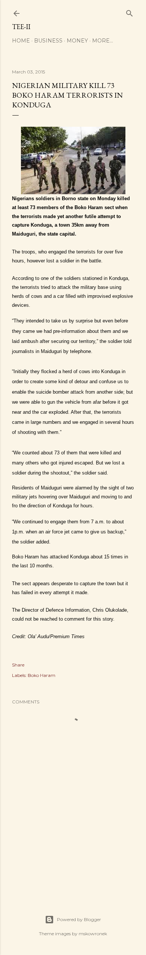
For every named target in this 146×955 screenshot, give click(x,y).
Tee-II (21, 26)
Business (48, 40)
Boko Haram (41, 675)
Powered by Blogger (79, 919)
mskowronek (93, 933)
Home (21, 40)
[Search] (129, 11)
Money (77, 40)
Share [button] (18, 665)
